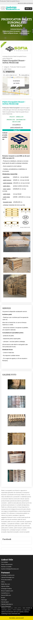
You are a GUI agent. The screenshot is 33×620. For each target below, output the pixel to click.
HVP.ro (3, 582)
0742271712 (10, 72)
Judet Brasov (26, 31)
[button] (28, 8)
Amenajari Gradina (6, 588)
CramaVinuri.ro (5, 593)
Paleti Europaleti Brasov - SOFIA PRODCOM (14, 103)
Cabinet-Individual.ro (7, 604)
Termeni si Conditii (6, 566)
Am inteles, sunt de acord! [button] (16, 618)
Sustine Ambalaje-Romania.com (10, 569)
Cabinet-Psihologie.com (7, 577)
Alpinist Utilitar (5, 586)
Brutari (3, 597)
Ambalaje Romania (16, 29)
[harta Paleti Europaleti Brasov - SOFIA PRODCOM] (15, 86)
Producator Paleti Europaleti (11, 31)
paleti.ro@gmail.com (16, 127)
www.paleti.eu (24, 75)
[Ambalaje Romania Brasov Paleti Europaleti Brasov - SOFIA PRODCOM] (16, 385)
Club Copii (4, 599)
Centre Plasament (6, 606)
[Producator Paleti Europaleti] (16, 48)
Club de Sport (5, 602)
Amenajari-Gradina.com (7, 575)
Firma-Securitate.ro (6, 579)
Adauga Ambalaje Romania (26, 3)
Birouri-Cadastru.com (7, 590)
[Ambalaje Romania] (10, 8)
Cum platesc (4, 562)
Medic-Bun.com (5, 584)
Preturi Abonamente (6, 564)
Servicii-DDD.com (6, 595)
